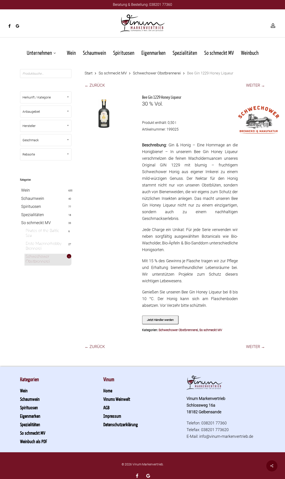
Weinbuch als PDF (33, 441)
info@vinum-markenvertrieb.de (226, 436)
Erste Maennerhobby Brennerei (44, 246)
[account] (273, 25)
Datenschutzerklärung (120, 424)
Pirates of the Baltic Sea (42, 233)
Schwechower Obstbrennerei (38, 259)
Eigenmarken (30, 416)
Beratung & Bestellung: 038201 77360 (142, 4)
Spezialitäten (32, 214)
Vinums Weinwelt (116, 399)
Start (88, 73)
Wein (25, 190)
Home (107, 390)
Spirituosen (31, 206)
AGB (106, 407)
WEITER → (255, 85)
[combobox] (45, 97)
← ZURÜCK (95, 85)
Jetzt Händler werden (160, 319)
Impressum (112, 416)
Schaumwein (32, 198)
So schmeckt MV (36, 222)
